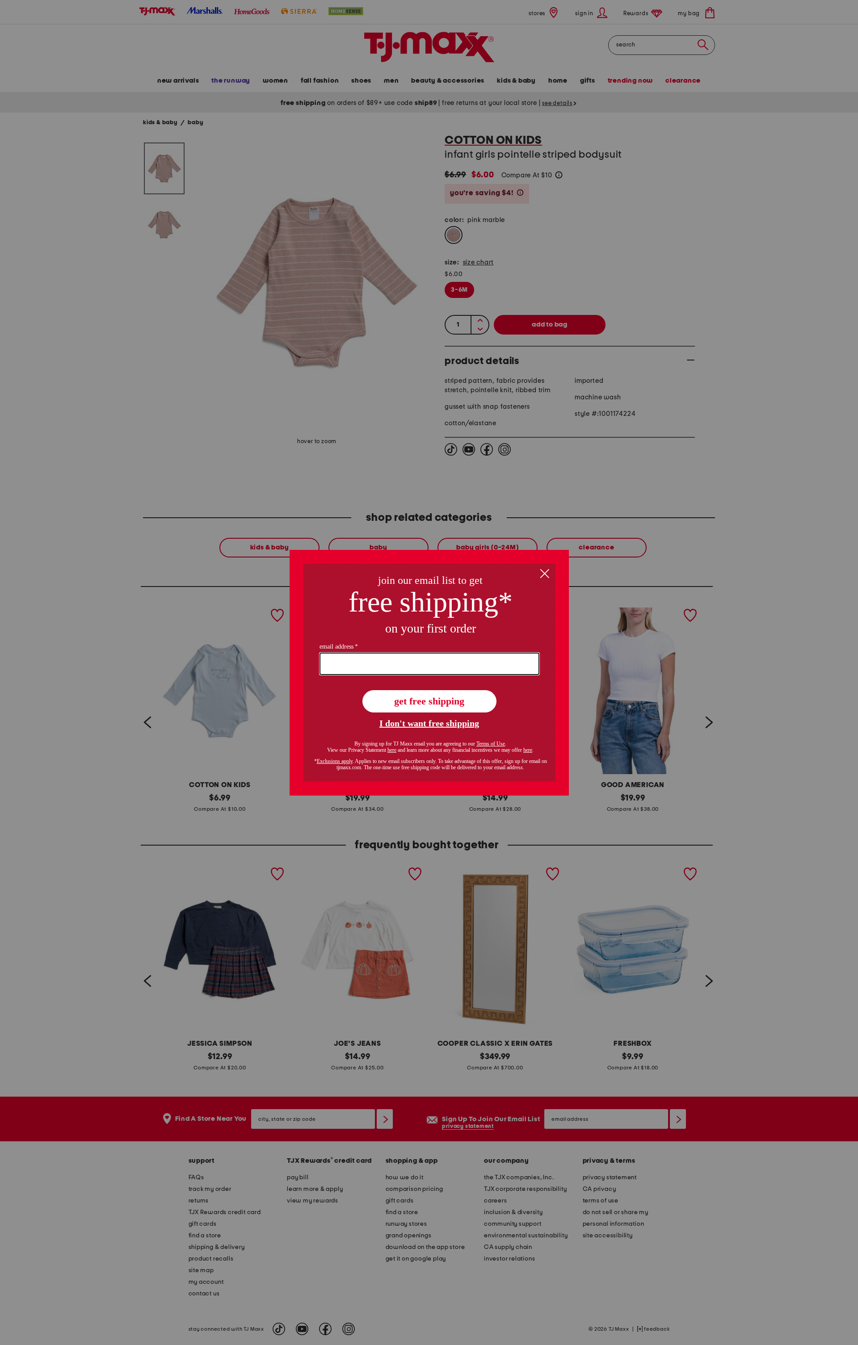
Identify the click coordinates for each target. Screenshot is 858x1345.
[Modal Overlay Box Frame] (429, 673)
